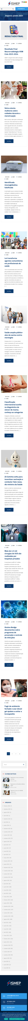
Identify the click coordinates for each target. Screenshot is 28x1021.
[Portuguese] (24, 2)
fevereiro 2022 (7, 900)
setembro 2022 (7, 877)
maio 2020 (6, 968)
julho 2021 (6, 922)
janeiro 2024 (6, 825)
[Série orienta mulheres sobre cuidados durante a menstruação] (14, 90)
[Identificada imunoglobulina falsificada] (14, 164)
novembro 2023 (7, 832)
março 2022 (6, 896)
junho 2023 (6, 848)
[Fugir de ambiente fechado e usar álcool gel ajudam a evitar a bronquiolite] (14, 688)
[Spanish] (26, 2)
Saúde (7, 45)
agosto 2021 (6, 919)
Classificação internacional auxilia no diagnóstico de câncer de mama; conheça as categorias (14, 407)
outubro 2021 (7, 913)
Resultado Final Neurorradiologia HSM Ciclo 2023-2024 (14, 51)
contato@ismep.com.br (13, 995)
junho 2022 (6, 887)
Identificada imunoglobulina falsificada (11, 185)
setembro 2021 (7, 916)
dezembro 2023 (7, 828)
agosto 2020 (6, 958)
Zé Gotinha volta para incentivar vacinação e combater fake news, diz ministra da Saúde (14, 480)
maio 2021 (6, 929)
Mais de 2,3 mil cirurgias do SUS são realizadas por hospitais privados (13, 554)
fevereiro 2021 (7, 938)
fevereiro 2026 (7, 806)
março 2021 (6, 935)
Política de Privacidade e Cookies (17, 1019)
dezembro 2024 (7, 819)
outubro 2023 (7, 835)
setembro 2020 (7, 955)
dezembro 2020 (7, 945)
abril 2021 (6, 932)
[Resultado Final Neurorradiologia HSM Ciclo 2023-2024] (14, 31)
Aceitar (6, 1019)
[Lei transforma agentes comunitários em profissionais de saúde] (14, 240)
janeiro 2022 (6, 903)
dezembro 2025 (7, 809)
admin (13, 43)
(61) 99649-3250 (11, 1001)
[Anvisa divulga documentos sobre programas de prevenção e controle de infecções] (14, 609)
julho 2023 (6, 844)
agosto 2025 (6, 812)
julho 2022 (6, 883)
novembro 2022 (7, 870)
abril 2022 (6, 893)
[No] (26, 1016)
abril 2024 (6, 822)
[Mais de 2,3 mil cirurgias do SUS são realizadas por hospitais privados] (14, 533)
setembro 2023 (7, 838)
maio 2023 (6, 851)
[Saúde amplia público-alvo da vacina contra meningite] (14, 314)
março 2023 (6, 857)
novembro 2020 (7, 948)
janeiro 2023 (6, 864)
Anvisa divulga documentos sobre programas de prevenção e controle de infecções (13, 632)
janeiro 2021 (6, 942)
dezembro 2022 (7, 867)
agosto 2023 (6, 841)
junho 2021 (6, 925)
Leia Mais (9, 67)
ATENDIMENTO (21, 9)
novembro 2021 (7, 909)
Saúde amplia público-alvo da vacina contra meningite (14, 335)
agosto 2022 (6, 880)
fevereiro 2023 (7, 861)
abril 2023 (6, 854)
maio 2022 (6, 890)
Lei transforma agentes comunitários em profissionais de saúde (14, 262)
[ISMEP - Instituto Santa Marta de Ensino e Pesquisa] (14, 3)
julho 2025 (6, 815)
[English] (22, 2)
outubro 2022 (7, 874)
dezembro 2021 (7, 906)
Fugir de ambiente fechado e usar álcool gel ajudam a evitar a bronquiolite (13, 710)
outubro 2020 (7, 951)
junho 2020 (6, 964)
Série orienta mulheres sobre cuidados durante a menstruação (12, 112)
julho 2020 (6, 961)
